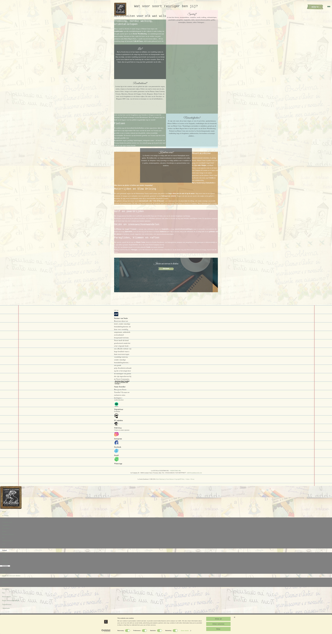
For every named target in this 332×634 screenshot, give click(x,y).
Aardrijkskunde (6, 525)
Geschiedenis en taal (7, 522)
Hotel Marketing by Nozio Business (165, 479)
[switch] (144, 630)
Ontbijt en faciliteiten (7, 540)
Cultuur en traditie (6, 569)
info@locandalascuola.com (194, 473)
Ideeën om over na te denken (11, 576)
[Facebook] (116, 444)
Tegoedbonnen (6, 604)
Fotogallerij (5, 589)
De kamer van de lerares (8, 534)
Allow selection (218, 624)
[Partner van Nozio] (116, 315)
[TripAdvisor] (116, 406)
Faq (3, 593)
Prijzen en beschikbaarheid (10, 600)
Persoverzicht (6, 596)
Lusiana (4, 557)
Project (4, 543)
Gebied (4, 550)
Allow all (218, 619)
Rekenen (4, 531)
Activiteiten (5, 566)
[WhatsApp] (116, 461)
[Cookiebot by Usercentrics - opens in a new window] (106, 630)
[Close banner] (234, 617)
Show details (185, 630)
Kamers (4, 519)
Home (4, 511)
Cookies (188, 479)
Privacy (192, 479)
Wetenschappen (6, 528)
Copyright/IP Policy (180, 479)
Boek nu (315, 7)
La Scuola (5, 515)
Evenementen (5, 582)
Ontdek (166, 269)
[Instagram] (116, 436)
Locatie (4, 553)
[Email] (116, 452)
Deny (218, 629)
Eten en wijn (5, 563)
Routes (3, 579)
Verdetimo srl (175, 470)
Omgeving (4, 560)
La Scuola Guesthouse (120, 9)
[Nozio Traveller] (122, 384)
